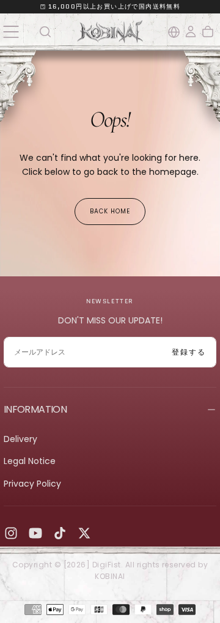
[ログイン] (190, 32)
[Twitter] (84, 533)
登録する (189, 352)
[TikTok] (60, 533)
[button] (10, 31)
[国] (174, 32)
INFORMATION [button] (35, 409)
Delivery (20, 439)
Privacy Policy (32, 483)
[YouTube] (35, 533)
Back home (110, 211)
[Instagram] (11, 533)
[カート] (207, 32)
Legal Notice (30, 461)
